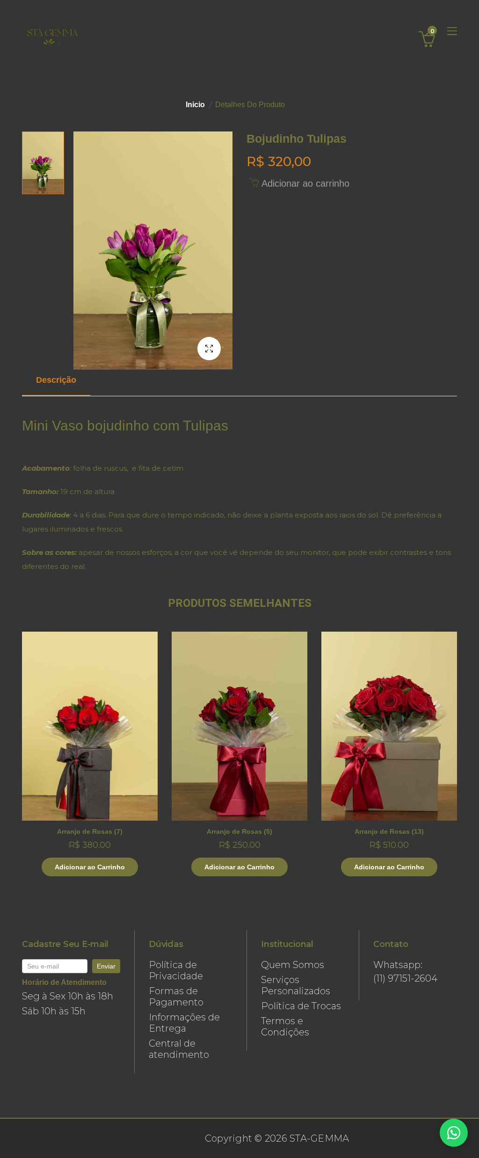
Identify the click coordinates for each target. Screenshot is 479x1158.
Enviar (106, 966)
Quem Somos (292, 964)
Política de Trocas (301, 1006)
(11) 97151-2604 (405, 978)
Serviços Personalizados (295, 985)
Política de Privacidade (176, 970)
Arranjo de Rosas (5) (239, 831)
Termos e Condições (285, 1026)
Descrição (56, 380)
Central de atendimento (179, 1049)
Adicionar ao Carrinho (90, 867)
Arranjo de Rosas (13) (389, 831)
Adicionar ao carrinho (304, 183)
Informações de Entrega (184, 1023)
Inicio (195, 105)
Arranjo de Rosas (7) (90, 831)
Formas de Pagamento (176, 996)
